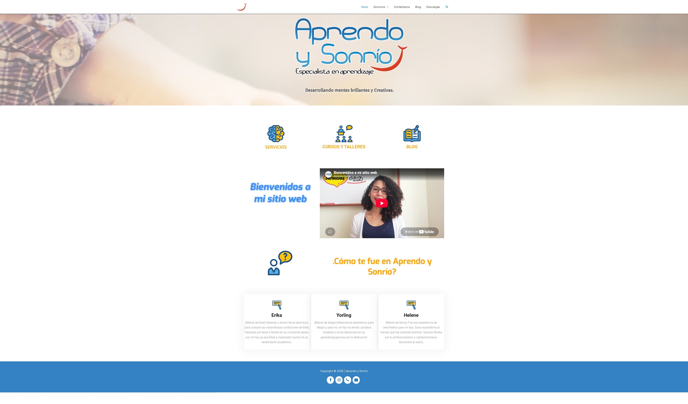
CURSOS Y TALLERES (343, 146)
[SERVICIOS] (276, 133)
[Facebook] (330, 380)
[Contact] (356, 380)
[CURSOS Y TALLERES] (344, 133)
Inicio (364, 7)
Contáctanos (402, 7)
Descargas (433, 7)
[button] (447, 7)
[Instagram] (339, 380)
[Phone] (347, 380)
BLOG (412, 146)
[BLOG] (412, 133)
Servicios (379, 7)
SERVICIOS (276, 147)
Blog (418, 7)
